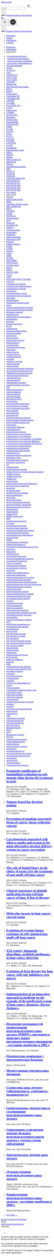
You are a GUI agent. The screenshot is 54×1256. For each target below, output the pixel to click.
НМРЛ (9, 540)
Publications (11, 40)
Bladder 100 (11, 84)
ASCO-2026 (11, 80)
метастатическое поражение (18, 505)
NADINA (10, 211)
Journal (9, 38)
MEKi (9, 202)
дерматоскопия (13, 364)
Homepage (10, 36)
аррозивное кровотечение (17, 303)
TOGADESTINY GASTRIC (18, 279)
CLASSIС (10, 103)
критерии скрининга (15, 462)
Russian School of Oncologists (19, 15)
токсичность (11, 711)
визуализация (12, 338)
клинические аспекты (16, 432)
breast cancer (11, 94)
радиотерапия (12, 629)
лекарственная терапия (16, 469)
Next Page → (12, 1215)
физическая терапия (15, 735)
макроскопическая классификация (21, 483)
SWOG (9, 270)
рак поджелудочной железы (18, 641)
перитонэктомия (13, 589)
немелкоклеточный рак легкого (20, 530)
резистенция (11, 657)
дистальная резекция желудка (19, 371)
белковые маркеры (14, 312)
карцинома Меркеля (15, 427)
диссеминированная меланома (20, 368)
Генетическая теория (15, 347)
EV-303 (9, 129)
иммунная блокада (14, 389)
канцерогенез (12, 415)
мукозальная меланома (16, 521)
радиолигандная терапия (17, 627)
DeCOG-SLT (12, 115)
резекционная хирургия (17, 655)
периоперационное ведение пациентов (23, 584)
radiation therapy (13, 244)
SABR (9, 246)
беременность (12, 314)
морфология (11, 514)
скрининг (10, 674)
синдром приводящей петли (18, 669)
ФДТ (8, 732)
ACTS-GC (10, 70)
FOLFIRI (10, 141)
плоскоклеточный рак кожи (18, 596)
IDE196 (9, 155)
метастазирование (14, 495)
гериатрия (10, 350)
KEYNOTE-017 (13, 181)
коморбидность (13, 453)
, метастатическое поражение (19, 61)
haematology (11, 148)
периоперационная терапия (18, 580)
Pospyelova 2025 (13, 239)
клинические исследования (18, 434)
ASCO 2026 (11, 77)
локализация (12, 481)
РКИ (8, 664)
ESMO (9, 127)
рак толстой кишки (14, 645)
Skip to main (6, 2)
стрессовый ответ (14, 692)
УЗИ (8, 716)
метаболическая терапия (17, 493)
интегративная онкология (17, 404)
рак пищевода (12, 638)
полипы (9, 601)
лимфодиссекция (13, 476)
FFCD (9, 134)
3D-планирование (14, 66)
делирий (10, 359)
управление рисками (15, 718)
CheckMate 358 (13, 96)
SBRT (9, 256)
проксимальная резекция (17, 610)
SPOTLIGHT (12, 263)
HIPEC (9, 152)
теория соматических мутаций (20, 702)
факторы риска (13, 725)
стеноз (9, 685)
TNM (8, 277)
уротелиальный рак (15, 720)
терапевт (10, 704)
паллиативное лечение (16, 568)
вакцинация (11, 328)
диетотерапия (12, 366)
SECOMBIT (11, 260)
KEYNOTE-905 (13, 188)
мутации (10, 523)
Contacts (10, 43)
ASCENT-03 (11, 75)
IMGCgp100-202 (13, 159)
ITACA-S (10, 171)
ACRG (9, 68)
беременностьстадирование (18, 317)
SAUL (9, 253)
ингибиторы (11, 401)
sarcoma (9, 251)
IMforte (9, 157)
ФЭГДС (9, 737)
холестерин (11, 749)
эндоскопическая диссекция (18, 753)
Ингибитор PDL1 (14, 399)
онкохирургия (12, 554)
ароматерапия (12, 300)
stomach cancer (12, 265)
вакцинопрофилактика (16, 331)
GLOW (9, 145)
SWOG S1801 (12, 272)
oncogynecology (13, 230)
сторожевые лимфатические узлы (21, 690)
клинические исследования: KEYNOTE (24, 443)
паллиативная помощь (16, 566)
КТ (7, 465)
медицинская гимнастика (17, 486)
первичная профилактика (17, 573)
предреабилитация (14, 603)
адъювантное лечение (16, 289)
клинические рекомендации (18, 446)
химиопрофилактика (15, 742)
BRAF (9, 89)
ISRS (8, 169)
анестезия (10, 298)
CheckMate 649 (13, 98)
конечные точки (13, 458)
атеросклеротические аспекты (19, 307)
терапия (9, 706)
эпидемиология (13, 763)
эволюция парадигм (15, 751)
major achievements (14, 199)
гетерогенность (13, 354)
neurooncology (12, 218)
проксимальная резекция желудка (21, 613)
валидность (11, 336)
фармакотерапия (13, 728)
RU (2, 18)
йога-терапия (12, 411)
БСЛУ (9, 326)
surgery (9, 267)
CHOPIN (10, 101)
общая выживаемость (15, 544)
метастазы (10, 497)
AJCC (9, 73)
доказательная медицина (17, 375)
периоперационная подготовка (20, 577)
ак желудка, (11, 291)
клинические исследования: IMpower (23, 441)
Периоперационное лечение (19, 587)
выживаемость (12, 343)
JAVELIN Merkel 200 (15, 178)
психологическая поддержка (19, 620)
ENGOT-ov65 (12, 124)
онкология (11, 551)
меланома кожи (13, 490)
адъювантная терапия (16, 284)
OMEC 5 (10, 228)
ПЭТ (8, 622)
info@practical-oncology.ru (12, 1224)
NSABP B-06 (12, 225)
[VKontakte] (8, 1232)
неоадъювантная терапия (17, 533)
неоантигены (12, 537)
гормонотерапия (13, 357)
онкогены (10, 549)
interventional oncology (16, 166)
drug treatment (12, 122)
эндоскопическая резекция (18, 756)
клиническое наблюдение (17, 448)
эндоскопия (11, 758)
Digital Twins (12, 120)
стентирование (13, 688)
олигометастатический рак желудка (22, 547)
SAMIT (9, 249)
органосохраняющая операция (19, 559)
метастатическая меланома (18, 502)
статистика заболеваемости (18, 683)
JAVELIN (10, 174)
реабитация (11, 652)
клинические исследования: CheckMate (23, 439)
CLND (9, 108)
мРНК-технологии (14, 516)
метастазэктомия (13, 500)
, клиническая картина (16, 56)
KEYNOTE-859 (13, 185)
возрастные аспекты (15, 340)
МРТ (8, 519)
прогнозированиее (14, 608)
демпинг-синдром (14, 361)
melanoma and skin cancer (17, 204)
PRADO (10, 242)
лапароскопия (12, 467)
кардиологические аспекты (18, 418)
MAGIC (9, 197)
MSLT (9, 209)
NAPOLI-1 (11, 216)
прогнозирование (14, 605)
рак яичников (12, 648)
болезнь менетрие (14, 324)
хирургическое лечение (16, 746)
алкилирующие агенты (16, 293)
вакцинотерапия (13, 333)
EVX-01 (10, 131)
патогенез (10, 570)
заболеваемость (13, 380)
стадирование (12, 678)
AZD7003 (10, 82)
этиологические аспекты (17, 765)
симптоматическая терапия (18, 666)
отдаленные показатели (16, 561)
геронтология (12, 352)
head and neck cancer (15, 150)
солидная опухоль (14, 676)
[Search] (5, 22)
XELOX (10, 282)
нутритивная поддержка (17, 542)
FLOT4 (9, 136)
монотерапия (12, 509)
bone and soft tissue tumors (17, 87)
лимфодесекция (13, 474)
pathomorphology (13, 237)
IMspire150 (11, 162)
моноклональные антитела (18, 507)
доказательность (13, 378)
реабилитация (12, 650)
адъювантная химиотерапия (18, 286)
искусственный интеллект (18, 408)
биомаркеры (11, 319)
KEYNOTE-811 (13, 183)
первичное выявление (16, 575)
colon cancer (11, 110)
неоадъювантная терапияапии (19, 535)
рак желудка (11, 631)
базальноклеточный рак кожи (19, 310)
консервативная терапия (17, 460)
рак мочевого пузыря (15, 636)
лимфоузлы (11, 479)
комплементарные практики (19, 455)
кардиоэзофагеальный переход (20, 420)
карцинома (11, 425)
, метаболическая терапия (17, 59)
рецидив (10, 662)
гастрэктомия (12, 345)
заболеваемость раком (16, 382)
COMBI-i (10, 113)
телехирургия (12, 699)
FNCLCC (10, 138)
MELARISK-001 (13, 206)
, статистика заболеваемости (19, 63)
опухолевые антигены (16, 556)
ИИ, (8, 387)
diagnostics (10, 117)
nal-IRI (9, 213)
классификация (13, 429)
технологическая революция (19, 709)
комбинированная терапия (18, 451)
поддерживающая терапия (18, 598)
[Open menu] (13, 22)
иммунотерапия (13, 394)
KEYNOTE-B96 (13, 190)
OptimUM (10, 235)
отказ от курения (13, 563)
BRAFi (9, 91)
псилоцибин (11, 617)
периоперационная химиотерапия (21, 582)
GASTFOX (11, 143)
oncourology (11, 232)
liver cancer (11, 192)
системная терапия (14, 671)
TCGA (9, 274)
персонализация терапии (17, 591)
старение (10, 681)
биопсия (10, 321)
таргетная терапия (14, 695)
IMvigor (9, 164)
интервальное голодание (17, 406)
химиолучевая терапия (16, 739)
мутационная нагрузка (16, 526)
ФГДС (9, 730)
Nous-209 (10, 223)
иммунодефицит (13, 392)
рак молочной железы (16, 634)
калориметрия (12, 413)
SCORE (9, 258)
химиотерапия (12, 744)
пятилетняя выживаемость (18, 624)
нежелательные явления (17, 528)
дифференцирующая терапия (19, 373)
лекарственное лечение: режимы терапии (24, 472)
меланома (10, 488)
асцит (8, 305)
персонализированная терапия (20, 594)
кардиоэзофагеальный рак (18, 422)
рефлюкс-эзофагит (14, 659)
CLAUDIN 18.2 (13, 105)
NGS (8, 220)
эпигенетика (12, 760)
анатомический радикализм (18, 296)
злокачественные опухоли (17, 385)
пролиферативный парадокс (19, 615)
